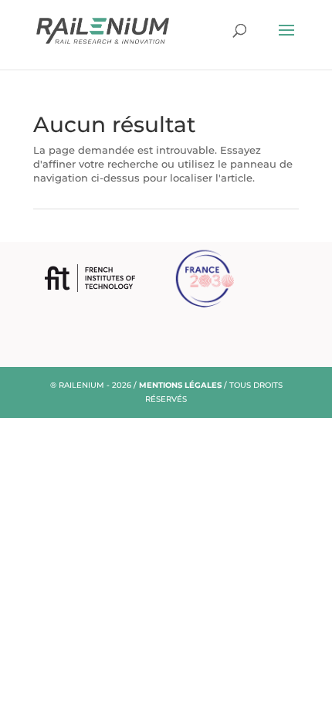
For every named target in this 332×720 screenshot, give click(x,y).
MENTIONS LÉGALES (180, 385)
